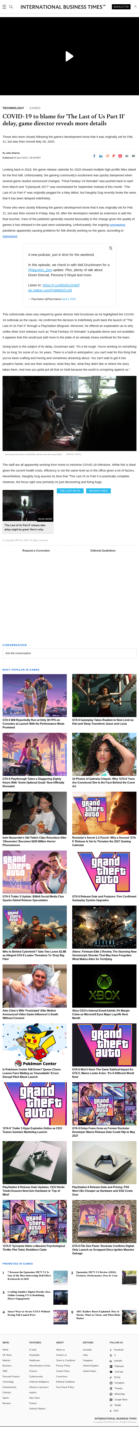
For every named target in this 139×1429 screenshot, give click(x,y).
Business (7, 1365)
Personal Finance (11, 1376)
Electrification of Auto (39, 1365)
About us (60, 1349)
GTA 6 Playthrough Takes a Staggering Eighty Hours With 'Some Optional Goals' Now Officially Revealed (33, 782)
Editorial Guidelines (103, 550)
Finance (33, 1371)
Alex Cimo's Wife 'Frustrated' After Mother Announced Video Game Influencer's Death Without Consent (30, 1014)
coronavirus (117, 225)
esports (33, 1392)
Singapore (88, 1360)
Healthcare (34, 1360)
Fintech (33, 1403)
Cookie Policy (63, 1371)
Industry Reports (37, 1408)
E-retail (32, 1349)
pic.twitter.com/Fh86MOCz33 (50, 290)
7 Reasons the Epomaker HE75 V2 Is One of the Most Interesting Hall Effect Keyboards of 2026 (29, 1275)
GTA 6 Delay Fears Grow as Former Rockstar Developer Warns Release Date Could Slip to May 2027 (103, 1132)
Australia (87, 1349)
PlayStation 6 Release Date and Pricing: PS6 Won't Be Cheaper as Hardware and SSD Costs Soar (102, 1191)
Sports (6, 1398)
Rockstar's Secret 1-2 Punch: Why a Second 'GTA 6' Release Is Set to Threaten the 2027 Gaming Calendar (104, 841)
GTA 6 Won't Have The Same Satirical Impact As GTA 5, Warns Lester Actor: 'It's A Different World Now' (103, 1073)
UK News (7, 1355)
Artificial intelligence (39, 1382)
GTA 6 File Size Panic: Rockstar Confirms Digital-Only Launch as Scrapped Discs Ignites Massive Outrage (103, 1250)
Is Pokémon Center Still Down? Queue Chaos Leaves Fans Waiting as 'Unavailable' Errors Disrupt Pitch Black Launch (32, 1073)
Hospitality (34, 1355)
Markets (7, 1360)
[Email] (127, 156)
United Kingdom (90, 1365)
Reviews (7, 1403)
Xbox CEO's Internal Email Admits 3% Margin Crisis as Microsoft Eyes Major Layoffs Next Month (101, 1014)
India (85, 1355)
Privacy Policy (63, 1365)
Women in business (39, 1387)
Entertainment (9, 1387)
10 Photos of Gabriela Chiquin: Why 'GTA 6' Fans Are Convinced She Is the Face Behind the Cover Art (103, 782)
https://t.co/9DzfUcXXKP (61, 285)
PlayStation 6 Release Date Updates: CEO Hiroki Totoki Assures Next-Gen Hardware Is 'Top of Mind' (33, 1191)
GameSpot (10, 236)
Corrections (61, 1376)
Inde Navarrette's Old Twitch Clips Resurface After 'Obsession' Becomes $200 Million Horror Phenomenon (34, 841)
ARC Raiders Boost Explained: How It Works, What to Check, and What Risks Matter (98, 1315)
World (5, 1349)
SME (5, 1371)
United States (89, 1371)
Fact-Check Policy (65, 1387)
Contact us (61, 1355)
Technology (8, 1382)
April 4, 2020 (69, 299)
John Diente (13, 152)
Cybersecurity (36, 1376)
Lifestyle (7, 1392)
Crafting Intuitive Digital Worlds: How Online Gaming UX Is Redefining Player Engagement (29, 1295)
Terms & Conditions (65, 1360)
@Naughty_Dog (40, 270)
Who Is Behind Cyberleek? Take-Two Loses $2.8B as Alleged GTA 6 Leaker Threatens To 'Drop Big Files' (34, 955)
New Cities (34, 1398)
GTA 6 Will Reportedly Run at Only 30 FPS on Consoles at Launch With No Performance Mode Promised (33, 724)
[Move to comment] (133, 156)
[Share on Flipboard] (114, 156)
